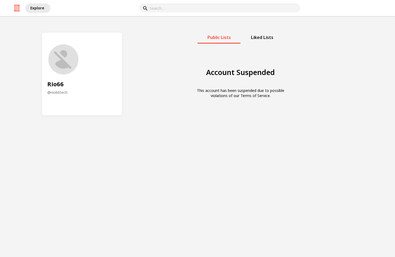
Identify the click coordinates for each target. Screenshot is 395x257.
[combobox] (219, 8)
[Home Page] (17, 8)
